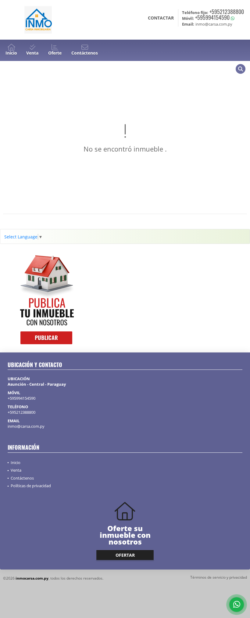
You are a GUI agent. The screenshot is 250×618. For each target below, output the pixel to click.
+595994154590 (212, 17)
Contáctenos (22, 478)
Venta (16, 470)
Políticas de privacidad (31, 485)
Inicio (15, 462)
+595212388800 (226, 12)
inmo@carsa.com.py (26, 426)
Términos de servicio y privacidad (218, 577)
